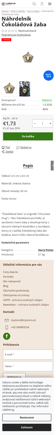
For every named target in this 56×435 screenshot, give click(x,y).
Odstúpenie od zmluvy (16, 295)
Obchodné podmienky (16, 290)
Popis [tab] (28, 165)
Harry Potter (46, 250)
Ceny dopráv (10, 272)
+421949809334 (20, 327)
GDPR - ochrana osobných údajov (22, 300)
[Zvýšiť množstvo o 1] (50, 123)
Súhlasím (27, 427)
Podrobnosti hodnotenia (16, 35)
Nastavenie (27, 417)
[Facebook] (6, 336)
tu (13, 409)
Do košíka (28, 136)
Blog (5, 286)
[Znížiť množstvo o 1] (35, 123)
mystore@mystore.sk (23, 320)
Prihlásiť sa (14, 377)
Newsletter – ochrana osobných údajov (26, 304)
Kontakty (8, 276)
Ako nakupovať (12, 281)
